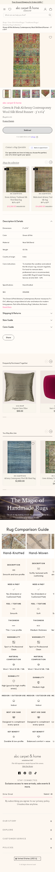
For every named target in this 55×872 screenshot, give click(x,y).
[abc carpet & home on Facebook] (19, 773)
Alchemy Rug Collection (12, 25)
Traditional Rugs (31, 22)
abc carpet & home (12, 102)
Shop (4, 22)
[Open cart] (50, 9)
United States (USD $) (27, 858)
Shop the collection (11, 162)
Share (8, 337)
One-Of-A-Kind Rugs (16, 22)
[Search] (50, 15)
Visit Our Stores (27, 766)
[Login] (45, 9)
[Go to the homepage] (27, 11)
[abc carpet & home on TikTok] (35, 773)
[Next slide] (50, 162)
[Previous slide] (46, 162)
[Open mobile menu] (4, 9)
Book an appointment (40, 148)
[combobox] (27, 15)
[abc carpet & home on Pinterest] (24, 773)
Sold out (27, 130)
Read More (7, 307)
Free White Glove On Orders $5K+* (27, 2)
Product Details (8, 121)
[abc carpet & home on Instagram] (30, 773)
